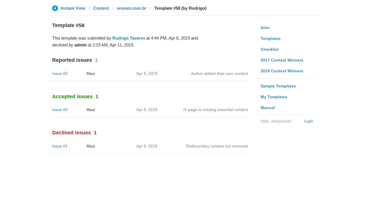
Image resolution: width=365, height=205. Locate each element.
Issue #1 (60, 146)
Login (308, 121)
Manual (268, 107)
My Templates (274, 97)
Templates (271, 38)
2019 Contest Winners (282, 71)
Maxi (90, 73)
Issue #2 (60, 73)
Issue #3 (60, 109)
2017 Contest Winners (282, 60)
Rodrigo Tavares (128, 38)
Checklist (270, 49)
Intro (265, 27)
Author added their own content (219, 73)
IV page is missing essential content (215, 109)
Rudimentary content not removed (217, 146)
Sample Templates (278, 86)
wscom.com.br (131, 8)
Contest (101, 8)
